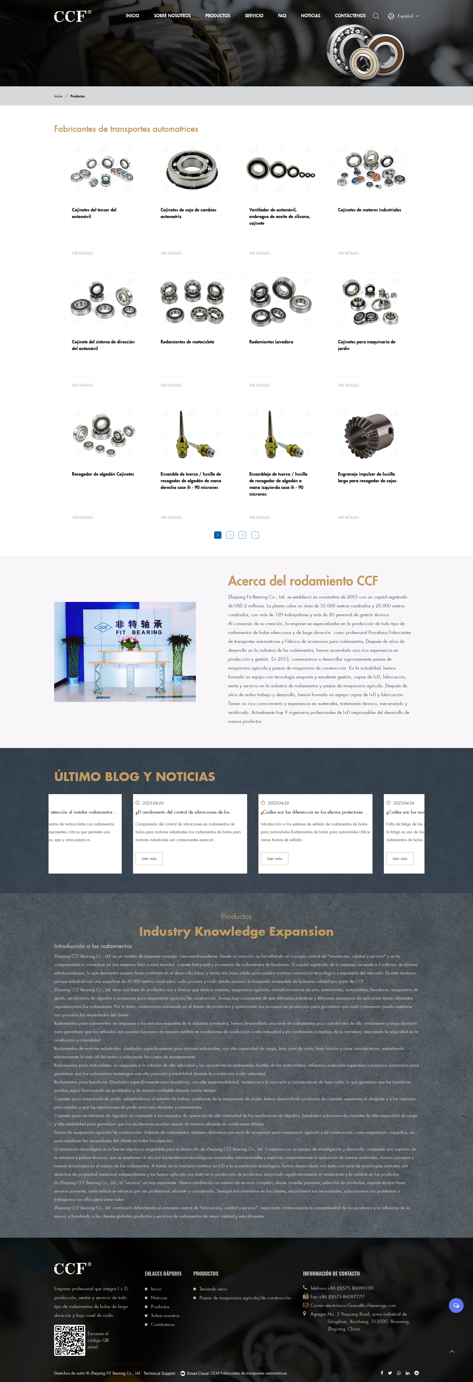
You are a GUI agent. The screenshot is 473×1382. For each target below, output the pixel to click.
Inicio (132, 16)
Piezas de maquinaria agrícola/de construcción (224, 23)
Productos (217, 16)
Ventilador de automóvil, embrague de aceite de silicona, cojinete (279, 216)
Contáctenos (350, 16)
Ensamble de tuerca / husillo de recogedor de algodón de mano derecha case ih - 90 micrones (191, 480)
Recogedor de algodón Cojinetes (103, 474)
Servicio (254, 16)
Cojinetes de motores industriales (369, 210)
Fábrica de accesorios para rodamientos (324, 641)
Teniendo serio (213, 1289)
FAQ (282, 16)
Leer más (70, 858)
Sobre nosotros (172, 16)
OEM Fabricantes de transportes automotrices (248, 1373)
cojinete (184, 964)
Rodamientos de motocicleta (187, 342)
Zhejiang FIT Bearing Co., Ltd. (116, 1373)
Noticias (310, 16)
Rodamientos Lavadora (271, 342)
